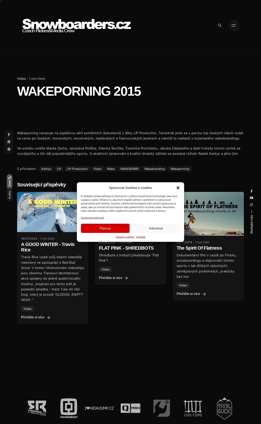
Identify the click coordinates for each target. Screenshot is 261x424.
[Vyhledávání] (220, 25)
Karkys (46, 168)
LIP (59, 168)
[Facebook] (9, 134)
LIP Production (77, 168)
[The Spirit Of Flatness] (208, 214)
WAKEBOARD (129, 168)
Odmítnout (156, 228)
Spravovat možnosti (92, 217)
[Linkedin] (9, 142)
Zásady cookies (125, 236)
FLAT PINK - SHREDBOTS (126, 248)
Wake (111, 168)
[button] (178, 188)
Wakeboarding (154, 168)
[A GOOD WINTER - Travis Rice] (52, 212)
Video (21, 79)
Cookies (140, 236)
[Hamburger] (233, 25)
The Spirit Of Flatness (199, 248)
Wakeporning (179, 168)
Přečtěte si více (32, 317)
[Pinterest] (9, 149)
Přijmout (105, 228)
